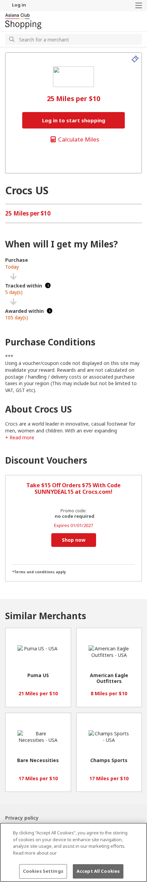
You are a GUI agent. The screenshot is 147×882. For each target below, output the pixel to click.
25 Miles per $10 (28, 213)
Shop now (73, 540)
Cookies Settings (43, 871)
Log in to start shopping (73, 120)
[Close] (136, 833)
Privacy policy (22, 817)
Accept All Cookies (98, 871)
